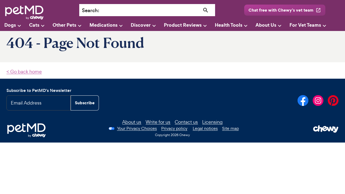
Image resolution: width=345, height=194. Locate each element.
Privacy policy (174, 128)
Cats (34, 25)
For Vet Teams (305, 25)
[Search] (205, 10)
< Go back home (24, 71)
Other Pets (64, 25)
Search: (90, 10)
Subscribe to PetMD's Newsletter (38, 90)
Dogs (10, 25)
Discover (141, 25)
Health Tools (228, 25)
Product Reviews (183, 25)
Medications (103, 25)
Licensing (212, 122)
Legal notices (205, 128)
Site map (230, 128)
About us (131, 122)
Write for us (158, 122)
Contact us (186, 122)
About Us (266, 25)
